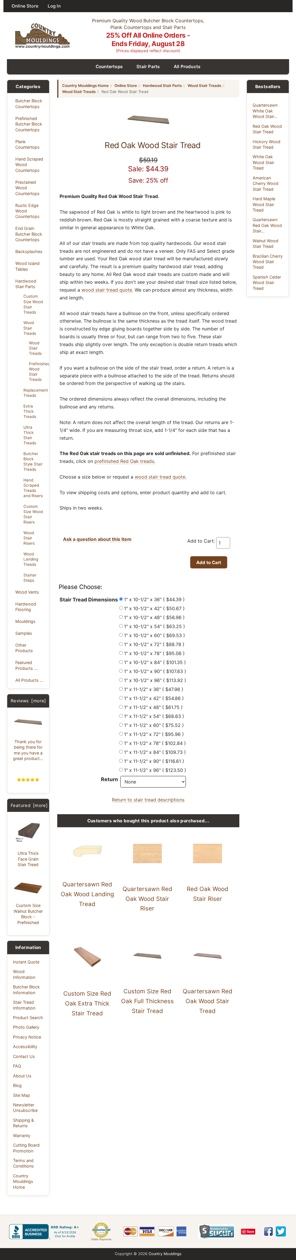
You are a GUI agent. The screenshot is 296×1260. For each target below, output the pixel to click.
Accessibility (25, 1046)
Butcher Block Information (26, 989)
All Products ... (29, 680)
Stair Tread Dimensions (89, 600)
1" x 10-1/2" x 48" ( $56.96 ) (154, 617)
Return (109, 779)
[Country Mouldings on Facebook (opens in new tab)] (268, 1231)
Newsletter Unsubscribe (25, 1107)
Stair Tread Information (24, 1005)
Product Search (28, 1017)
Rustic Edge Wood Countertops (27, 211)
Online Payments (101, 1239)
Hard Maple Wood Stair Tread (264, 204)
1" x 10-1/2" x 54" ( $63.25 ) (154, 626)
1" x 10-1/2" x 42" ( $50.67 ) (154, 608)
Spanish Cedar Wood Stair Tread (267, 282)
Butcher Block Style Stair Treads (32, 461)
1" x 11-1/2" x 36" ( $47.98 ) (153, 689)
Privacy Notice (27, 1036)
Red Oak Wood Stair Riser (207, 893)
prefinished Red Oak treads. (125, 461)
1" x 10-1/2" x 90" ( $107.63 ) (155, 671)
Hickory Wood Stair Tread (266, 144)
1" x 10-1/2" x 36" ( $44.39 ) (154, 599)
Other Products (24, 648)
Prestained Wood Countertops (27, 188)
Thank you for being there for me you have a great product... (28, 750)
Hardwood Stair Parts (25, 284)
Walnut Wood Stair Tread (265, 243)
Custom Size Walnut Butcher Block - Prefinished (28, 914)
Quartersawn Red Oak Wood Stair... (267, 225)
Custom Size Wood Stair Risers (33, 514)
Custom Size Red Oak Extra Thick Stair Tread (87, 1003)
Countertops (109, 66)
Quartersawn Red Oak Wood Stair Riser (147, 898)
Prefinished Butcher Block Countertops (28, 124)
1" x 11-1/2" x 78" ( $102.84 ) (155, 743)
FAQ (17, 1065)
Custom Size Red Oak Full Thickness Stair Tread (147, 1001)
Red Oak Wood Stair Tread (267, 129)
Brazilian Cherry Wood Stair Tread (268, 262)
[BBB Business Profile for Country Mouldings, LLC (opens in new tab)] (45, 1231)
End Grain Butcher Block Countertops (28, 234)
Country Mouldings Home (23, 1181)
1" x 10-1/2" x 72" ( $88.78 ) (154, 644)
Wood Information (24, 974)
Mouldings (25, 621)
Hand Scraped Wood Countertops (29, 165)
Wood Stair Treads (29, 327)
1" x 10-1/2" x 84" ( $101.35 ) (155, 662)
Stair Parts (148, 66)
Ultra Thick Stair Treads (29, 435)
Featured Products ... (26, 665)
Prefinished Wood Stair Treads (37, 371)
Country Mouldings (165, 1254)
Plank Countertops (27, 144)
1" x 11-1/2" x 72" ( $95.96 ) (154, 734)
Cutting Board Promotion (26, 1148)
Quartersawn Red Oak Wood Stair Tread (207, 1001)
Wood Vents (27, 592)
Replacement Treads (34, 393)
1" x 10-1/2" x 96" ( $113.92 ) (155, 680)
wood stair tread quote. (107, 290)
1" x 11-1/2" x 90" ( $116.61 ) (154, 761)
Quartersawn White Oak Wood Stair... (265, 111)
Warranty (21, 1135)
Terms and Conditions (23, 1163)
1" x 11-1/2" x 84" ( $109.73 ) (155, 752)
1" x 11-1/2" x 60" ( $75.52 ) (154, 725)
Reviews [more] (28, 700)
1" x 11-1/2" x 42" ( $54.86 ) (154, 698)
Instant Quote (26, 961)
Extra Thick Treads (29, 411)
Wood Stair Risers (29, 538)
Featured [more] (29, 805)
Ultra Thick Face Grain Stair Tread (28, 859)
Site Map (21, 1095)
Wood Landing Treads (30, 559)
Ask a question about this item (97, 539)
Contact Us (24, 1056)
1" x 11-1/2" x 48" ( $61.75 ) (153, 707)
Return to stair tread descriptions (148, 800)
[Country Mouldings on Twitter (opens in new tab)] (281, 1231)
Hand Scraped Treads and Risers (33, 488)
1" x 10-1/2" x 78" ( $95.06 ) (154, 653)
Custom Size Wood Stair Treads (33, 304)
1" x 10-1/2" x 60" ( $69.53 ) (154, 635)
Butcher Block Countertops (28, 103)
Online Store (25, 6)
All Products (187, 66)
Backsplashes (28, 251)
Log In (54, 6)
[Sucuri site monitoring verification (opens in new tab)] (216, 1231)
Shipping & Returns (23, 1123)
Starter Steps (29, 578)
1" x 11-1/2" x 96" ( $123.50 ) (155, 770)
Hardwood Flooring (25, 606)
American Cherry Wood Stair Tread (265, 183)
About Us (22, 1075)
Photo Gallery (26, 1027)
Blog (17, 1085)
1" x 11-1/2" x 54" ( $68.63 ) (154, 716)
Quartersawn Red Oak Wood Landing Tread (87, 894)
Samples (23, 633)
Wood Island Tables (27, 266)
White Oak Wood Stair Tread (263, 162)
